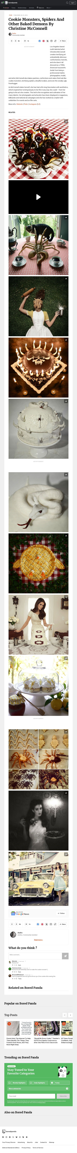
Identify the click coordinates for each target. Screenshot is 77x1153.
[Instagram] (6, 1137)
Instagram (33, 104)
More (48, 8)
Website (19, 104)
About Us (29, 1142)
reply (19, 965)
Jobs (36, 1142)
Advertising (21, 1142)
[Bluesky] (16, 1137)
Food (10, 15)
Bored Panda (9, 1131)
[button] (65, 1015)
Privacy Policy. (42, 1102)
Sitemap (51, 1142)
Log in (72, 2)
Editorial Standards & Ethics (10, 1147)
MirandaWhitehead (18, 975)
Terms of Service (38, 1147)
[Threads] (20, 1137)
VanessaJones (16, 968)
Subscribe (63, 1096)
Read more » (38, 940)
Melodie (14, 961)
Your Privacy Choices (8, 1142)
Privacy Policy (26, 1147)
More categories (15, 1088)
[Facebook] (3, 1137)
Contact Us (43, 1142)
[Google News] (26, 1137)
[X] (13, 1137)
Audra (14, 33)
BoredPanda (11, 3)
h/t (39, 104)
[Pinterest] (10, 1137)
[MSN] (23, 1137)
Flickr (26, 104)
